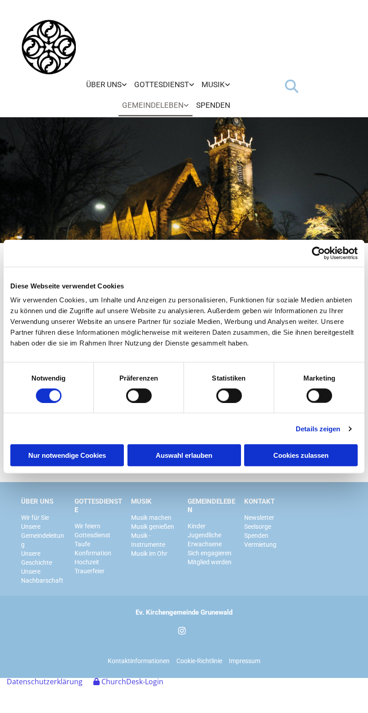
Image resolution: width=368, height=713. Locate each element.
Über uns (104, 84)
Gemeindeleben (153, 105)
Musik (213, 84)
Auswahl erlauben (184, 455)
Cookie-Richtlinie (199, 660)
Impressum (244, 660)
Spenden (213, 105)
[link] (107, 85)
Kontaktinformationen (139, 660)
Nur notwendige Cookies (67, 455)
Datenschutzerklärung (45, 681)
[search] (291, 86)
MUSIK (141, 501)
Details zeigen (318, 428)
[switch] (139, 395)
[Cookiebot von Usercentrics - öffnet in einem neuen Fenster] (318, 253)
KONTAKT (259, 501)
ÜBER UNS (37, 501)
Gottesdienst (161, 84)
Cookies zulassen (301, 455)
